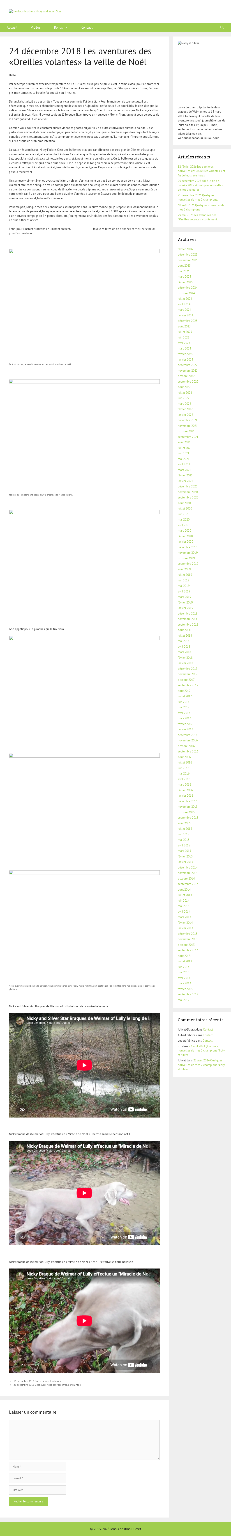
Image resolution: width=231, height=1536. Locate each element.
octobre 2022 (186, 376)
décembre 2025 (187, 254)
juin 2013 (183, 967)
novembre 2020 (188, 492)
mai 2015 (183, 840)
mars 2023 (184, 348)
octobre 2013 (186, 945)
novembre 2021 (188, 426)
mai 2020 (183, 519)
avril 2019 (184, 591)
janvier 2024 (185, 315)
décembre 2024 (187, 288)
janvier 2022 (185, 415)
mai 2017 (183, 707)
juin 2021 (183, 453)
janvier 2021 (185, 481)
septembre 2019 (188, 564)
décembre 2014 (187, 867)
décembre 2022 (187, 365)
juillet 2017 (185, 696)
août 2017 (184, 691)
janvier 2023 (185, 359)
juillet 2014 (185, 895)
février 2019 (185, 602)
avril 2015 (184, 845)
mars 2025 (184, 277)
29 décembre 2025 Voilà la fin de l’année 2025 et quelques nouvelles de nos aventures (200, 185)
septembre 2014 (188, 884)
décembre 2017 (187, 669)
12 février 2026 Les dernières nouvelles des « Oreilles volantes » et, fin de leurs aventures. (202, 171)
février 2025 (185, 282)
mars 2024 (184, 310)
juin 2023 (183, 337)
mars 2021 (184, 470)
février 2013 (185, 989)
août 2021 (184, 442)
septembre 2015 (188, 818)
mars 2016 (184, 784)
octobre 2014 (186, 878)
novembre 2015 (188, 807)
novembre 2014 (188, 873)
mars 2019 (184, 597)
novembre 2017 (188, 674)
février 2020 (185, 536)
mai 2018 (183, 641)
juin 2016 (183, 768)
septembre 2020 (188, 497)
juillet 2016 (185, 762)
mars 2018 (184, 652)
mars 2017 (184, 718)
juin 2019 (183, 580)
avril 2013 (184, 978)
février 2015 (185, 856)
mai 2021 (183, 459)
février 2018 (185, 658)
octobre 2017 (186, 680)
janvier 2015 (185, 862)
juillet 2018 (185, 636)
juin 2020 (183, 514)
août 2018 (184, 630)
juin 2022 (183, 398)
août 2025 (184, 265)
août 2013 (184, 956)
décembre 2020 (187, 486)
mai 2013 (183, 972)
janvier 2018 (185, 663)
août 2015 (184, 823)
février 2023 (185, 354)
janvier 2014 (185, 928)
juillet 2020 (185, 508)
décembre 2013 (187, 934)
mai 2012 (183, 1000)
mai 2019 (183, 586)
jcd (179, 1046)
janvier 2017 (185, 729)
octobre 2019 (186, 558)
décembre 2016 (187, 735)
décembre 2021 (187, 420)
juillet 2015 (185, 829)
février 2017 (185, 724)
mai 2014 (183, 906)
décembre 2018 (187, 613)
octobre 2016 (186, 746)
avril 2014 (184, 912)
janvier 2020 (185, 542)
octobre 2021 (186, 431)
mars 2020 (184, 531)
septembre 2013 (188, 950)
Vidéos (36, 27)
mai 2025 (183, 271)
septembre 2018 (188, 624)
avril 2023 (184, 343)
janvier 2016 (185, 796)
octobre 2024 (186, 293)
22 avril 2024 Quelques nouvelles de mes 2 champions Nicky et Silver (201, 1050)
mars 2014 (184, 917)
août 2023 (184, 326)
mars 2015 (184, 851)
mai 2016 (183, 773)
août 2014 (184, 889)
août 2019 (184, 569)
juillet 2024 (185, 299)
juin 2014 (183, 901)
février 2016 (185, 790)
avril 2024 (184, 304)
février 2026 (185, 249)
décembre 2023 (187, 321)
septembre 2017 (188, 685)
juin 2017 (183, 702)
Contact (87, 27)
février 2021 (185, 475)
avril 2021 (184, 464)
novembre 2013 (188, 939)
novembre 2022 (188, 371)
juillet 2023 (185, 332)
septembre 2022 (188, 382)
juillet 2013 (185, 961)
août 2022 (184, 387)
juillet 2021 (185, 448)
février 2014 (185, 923)
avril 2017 (184, 713)
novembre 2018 (188, 619)
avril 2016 (184, 779)
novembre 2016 (188, 740)
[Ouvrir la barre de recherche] (222, 27)
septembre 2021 (188, 437)
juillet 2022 (185, 393)
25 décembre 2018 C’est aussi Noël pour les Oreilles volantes (47, 1384)
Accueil (12, 27)
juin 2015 (183, 834)
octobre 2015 (186, 812)
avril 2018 (184, 647)
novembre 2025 (188, 260)
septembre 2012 (188, 994)
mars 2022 (184, 404)
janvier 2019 (185, 608)
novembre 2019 (188, 553)
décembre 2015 (187, 801)
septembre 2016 (188, 751)
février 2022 (185, 409)
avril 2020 (184, 525)
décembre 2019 (187, 547)
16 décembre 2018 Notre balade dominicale (38, 1381)
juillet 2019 (185, 575)
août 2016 (184, 757)
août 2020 (184, 503)
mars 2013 (184, 983)
